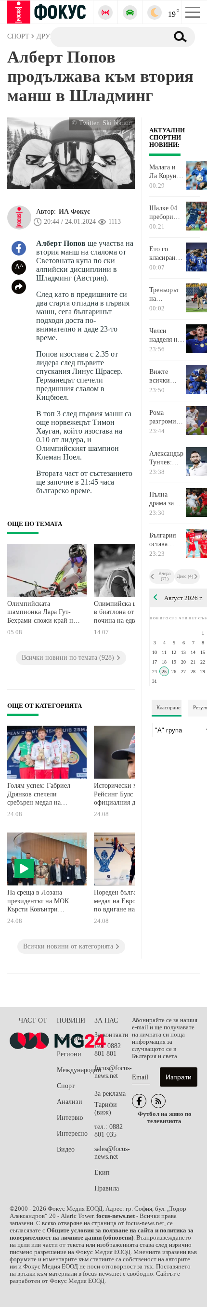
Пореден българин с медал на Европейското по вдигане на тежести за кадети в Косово (131, 902)
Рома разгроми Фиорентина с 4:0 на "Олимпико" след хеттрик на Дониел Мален (167, 417)
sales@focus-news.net (112, 1152)
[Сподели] (19, 287)
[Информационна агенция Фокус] (139, 1101)
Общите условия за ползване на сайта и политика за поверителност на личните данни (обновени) (102, 1234)
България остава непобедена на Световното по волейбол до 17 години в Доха (166, 540)
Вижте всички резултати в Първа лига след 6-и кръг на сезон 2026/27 (165, 376)
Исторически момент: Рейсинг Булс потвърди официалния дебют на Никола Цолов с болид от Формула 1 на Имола (131, 795)
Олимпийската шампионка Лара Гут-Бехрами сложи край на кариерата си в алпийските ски (41, 613)
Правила (106, 1188)
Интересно (72, 1133)
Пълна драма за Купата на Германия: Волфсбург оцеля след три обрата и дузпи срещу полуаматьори (167, 499)
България (70, 1038)
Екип (102, 1172)
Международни (75, 1070)
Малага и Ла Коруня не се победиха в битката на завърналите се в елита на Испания (167, 172)
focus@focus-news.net (113, 1071)
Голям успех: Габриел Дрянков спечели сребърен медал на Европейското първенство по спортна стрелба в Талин (41, 795)
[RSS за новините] (158, 1101)
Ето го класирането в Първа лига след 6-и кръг (167, 253)
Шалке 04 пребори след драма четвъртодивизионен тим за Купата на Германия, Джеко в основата (167, 213)
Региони (69, 1054)
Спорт (66, 1085)
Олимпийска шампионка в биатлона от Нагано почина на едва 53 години (130, 613)
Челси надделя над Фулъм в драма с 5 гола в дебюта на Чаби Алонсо (166, 335)
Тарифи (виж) (105, 1108)
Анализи (69, 1101)
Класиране (168, 707)
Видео (66, 1149)
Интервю (70, 1117)
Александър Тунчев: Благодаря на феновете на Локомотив (166, 458)
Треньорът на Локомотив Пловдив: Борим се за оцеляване (166, 294)
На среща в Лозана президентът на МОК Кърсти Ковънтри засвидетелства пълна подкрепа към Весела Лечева (38, 902)
